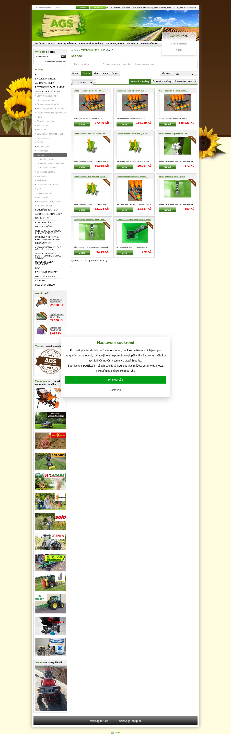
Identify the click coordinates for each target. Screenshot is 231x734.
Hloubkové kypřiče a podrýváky (51, 113)
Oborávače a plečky (46, 172)
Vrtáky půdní (42, 197)
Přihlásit (82, 7)
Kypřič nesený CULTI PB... (57, 315)
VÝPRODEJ (40, 280)
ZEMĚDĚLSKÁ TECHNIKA (47, 91)
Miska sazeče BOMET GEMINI (172, 177)
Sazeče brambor (47, 159)
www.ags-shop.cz (130, 721)
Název (97, 73)
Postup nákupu (67, 43)
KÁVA (37, 268)
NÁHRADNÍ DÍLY (43, 218)
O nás (51, 43)
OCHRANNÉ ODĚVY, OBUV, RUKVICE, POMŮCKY (48, 232)
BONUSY (39, 74)
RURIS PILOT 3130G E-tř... (56, 300)
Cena (105, 73)
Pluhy (39, 117)
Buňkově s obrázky (140, 81)
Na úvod (74, 50)
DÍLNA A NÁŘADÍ (43, 243)
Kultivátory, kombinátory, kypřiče (51, 108)
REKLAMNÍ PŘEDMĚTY (46, 272)
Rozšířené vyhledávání (56, 62)
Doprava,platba (115, 43)
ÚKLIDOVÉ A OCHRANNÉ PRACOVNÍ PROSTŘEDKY (47, 238)
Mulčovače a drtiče (45, 193)
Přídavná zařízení (45, 206)
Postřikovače (43, 138)
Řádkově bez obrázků (185, 81)
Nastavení (115, 390)
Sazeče (40, 155)
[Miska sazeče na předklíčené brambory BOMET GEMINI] (177, 147)
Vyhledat (45, 51)
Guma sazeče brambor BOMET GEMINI (134, 220)
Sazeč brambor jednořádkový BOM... (90, 134)
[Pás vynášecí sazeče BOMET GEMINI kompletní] (92, 233)
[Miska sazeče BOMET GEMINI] (177, 190)
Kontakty (132, 43)
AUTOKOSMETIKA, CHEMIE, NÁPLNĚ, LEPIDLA (48, 248)
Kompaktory (42, 125)
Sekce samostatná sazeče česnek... (132, 177)
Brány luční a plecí (45, 100)
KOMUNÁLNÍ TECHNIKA (46, 210)
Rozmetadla (42, 151)
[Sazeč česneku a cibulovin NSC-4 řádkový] (177, 104)
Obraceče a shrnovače (47, 184)
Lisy (39, 189)
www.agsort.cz (99, 721)
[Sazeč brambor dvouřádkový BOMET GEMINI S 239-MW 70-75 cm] (92, 190)
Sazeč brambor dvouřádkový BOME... (133, 134)
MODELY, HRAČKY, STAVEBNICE (44, 263)
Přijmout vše (115, 379)
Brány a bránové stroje (47, 96)
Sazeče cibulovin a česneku (52, 163)
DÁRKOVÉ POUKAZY (45, 276)
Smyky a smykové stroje (48, 104)
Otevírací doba (149, 43)
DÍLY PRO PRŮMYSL (45, 227)
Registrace (98, 7)
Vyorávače (42, 176)
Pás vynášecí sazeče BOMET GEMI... (90, 220)
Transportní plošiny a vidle (49, 201)
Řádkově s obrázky (162, 81)
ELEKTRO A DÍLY (43, 222)
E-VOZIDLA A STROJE (45, 79)
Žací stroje (41, 180)
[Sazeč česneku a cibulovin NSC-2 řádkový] (92, 104)
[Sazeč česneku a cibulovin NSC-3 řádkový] (135, 104)
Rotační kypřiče (44, 146)
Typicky (86, 73)
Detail (82, 124)
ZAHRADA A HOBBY (44, 83)
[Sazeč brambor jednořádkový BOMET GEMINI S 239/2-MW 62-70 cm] (92, 147)
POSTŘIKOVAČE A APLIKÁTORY (50, 87)
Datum (115, 73)
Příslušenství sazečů (48, 168)
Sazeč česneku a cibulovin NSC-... (89, 91)
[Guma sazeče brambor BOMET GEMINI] (135, 233)
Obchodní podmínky (91, 43)
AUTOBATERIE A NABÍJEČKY (49, 214)
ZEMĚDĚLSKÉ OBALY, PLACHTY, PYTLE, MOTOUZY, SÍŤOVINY (49, 255)
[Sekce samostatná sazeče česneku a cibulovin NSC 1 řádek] (135, 190)
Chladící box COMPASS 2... (56, 329)
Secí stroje (42, 130)
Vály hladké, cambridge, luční (50, 134)
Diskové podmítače (45, 121)
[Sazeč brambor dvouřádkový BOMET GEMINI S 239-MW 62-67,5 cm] (135, 147)
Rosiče (40, 142)
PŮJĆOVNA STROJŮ (45, 285)
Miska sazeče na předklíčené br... (173, 134)
